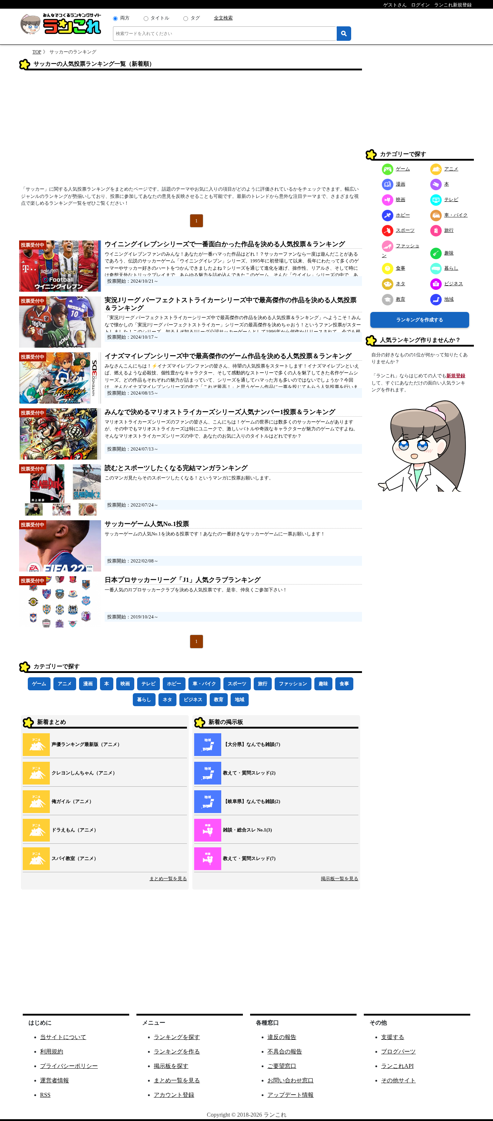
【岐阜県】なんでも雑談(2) (251, 801)
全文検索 (223, 18)
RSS (45, 1095)
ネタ (167, 699)
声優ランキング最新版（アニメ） (87, 744)
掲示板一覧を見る (339, 878)
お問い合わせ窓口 (290, 1080)
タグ (195, 18)
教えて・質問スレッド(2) (249, 772)
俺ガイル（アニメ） (73, 801)
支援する (392, 1037)
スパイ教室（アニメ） (75, 858)
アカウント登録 (174, 1095)
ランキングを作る (177, 1051)
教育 (218, 699)
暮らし (144, 699)
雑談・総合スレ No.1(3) (247, 830)
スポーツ (237, 683)
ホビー (174, 683)
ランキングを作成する (419, 319)
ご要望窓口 (281, 1066)
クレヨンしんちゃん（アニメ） (84, 772)
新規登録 (455, 375)
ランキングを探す (177, 1037)
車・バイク (204, 683)
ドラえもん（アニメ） (75, 830)
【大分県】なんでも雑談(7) (251, 744)
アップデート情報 (290, 1095)
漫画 (88, 683)
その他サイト (398, 1080)
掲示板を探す (171, 1066)
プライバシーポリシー (69, 1066)
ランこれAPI (397, 1066)
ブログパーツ (398, 1051)
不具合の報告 (284, 1051)
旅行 (262, 683)
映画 (125, 683)
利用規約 (51, 1051)
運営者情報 (54, 1080)
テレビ (148, 683)
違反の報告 (281, 1037)
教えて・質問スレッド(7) (249, 858)
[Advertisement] (190, 130)
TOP (36, 52)
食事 (344, 683)
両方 (125, 18)
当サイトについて (63, 1037)
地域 (239, 699)
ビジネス (193, 699)
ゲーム (39, 683)
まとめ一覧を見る (168, 878)
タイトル (159, 18)
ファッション (293, 683)
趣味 (323, 683)
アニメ (65, 683)
